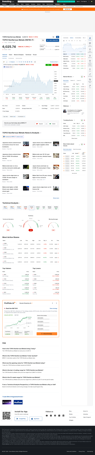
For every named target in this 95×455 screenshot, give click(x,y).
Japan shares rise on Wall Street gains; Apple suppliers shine (42, 143)
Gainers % (72, 80)
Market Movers (67, 76)
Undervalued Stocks (70, 6)
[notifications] (89, 1)
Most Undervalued (67, 149)
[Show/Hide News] (35, 62)
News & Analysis (19, 54)
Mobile (71, 414)
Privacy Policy (82, 451)
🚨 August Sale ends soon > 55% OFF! (66, 1)
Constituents (11, 58)
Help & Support (87, 417)
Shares (84, 37)
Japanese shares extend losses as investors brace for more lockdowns (11, 145)
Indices (4, 6)
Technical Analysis (10, 203)
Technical (28, 54)
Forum (35, 54)
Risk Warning (90, 451)
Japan (14, 116)
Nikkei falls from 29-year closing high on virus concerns (42, 176)
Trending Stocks (68, 120)
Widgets (71, 420)
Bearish (41, 123)
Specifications (52, 6)
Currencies (65, 37)
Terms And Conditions (71, 451)
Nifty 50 (65, 54)
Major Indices (18, 6)
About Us (85, 411)
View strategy (53, 308)
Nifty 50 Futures (66, 61)
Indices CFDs (38, 6)
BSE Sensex (66, 56)
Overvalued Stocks (79, 6)
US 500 (64, 63)
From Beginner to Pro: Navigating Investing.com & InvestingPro (74, 111)
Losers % (79, 80)
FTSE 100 (65, 66)
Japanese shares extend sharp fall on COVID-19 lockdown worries (11, 156)
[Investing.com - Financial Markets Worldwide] (8, 1)
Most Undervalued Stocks (68, 144)
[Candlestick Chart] (4, 62)
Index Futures (31, 6)
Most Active (66, 80)
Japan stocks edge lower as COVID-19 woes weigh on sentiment (10, 177)
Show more (56, 198)
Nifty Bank (65, 58)
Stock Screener (50, 4)
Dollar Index (66, 68)
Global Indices (45, 6)
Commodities (78, 37)
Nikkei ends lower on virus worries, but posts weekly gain (11, 167)
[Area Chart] (6, 62)
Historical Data (19, 58)
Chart (10, 54)
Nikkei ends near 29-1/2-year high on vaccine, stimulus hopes (42, 155)
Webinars (66, 106)
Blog (70, 411)
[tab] (5, 208)
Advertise (85, 414)
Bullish (53, 123)
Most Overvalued (77, 149)
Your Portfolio (72, 417)
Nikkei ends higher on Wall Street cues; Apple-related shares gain (10, 189)
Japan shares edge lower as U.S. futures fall (42, 188)
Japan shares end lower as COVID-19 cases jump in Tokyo (41, 167)
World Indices (24, 6)
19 (24, 116)
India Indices (11, 6)
